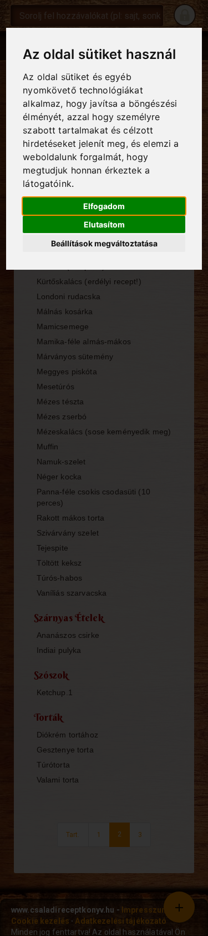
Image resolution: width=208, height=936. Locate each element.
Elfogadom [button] (104, 206)
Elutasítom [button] (104, 224)
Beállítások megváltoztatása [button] (104, 243)
